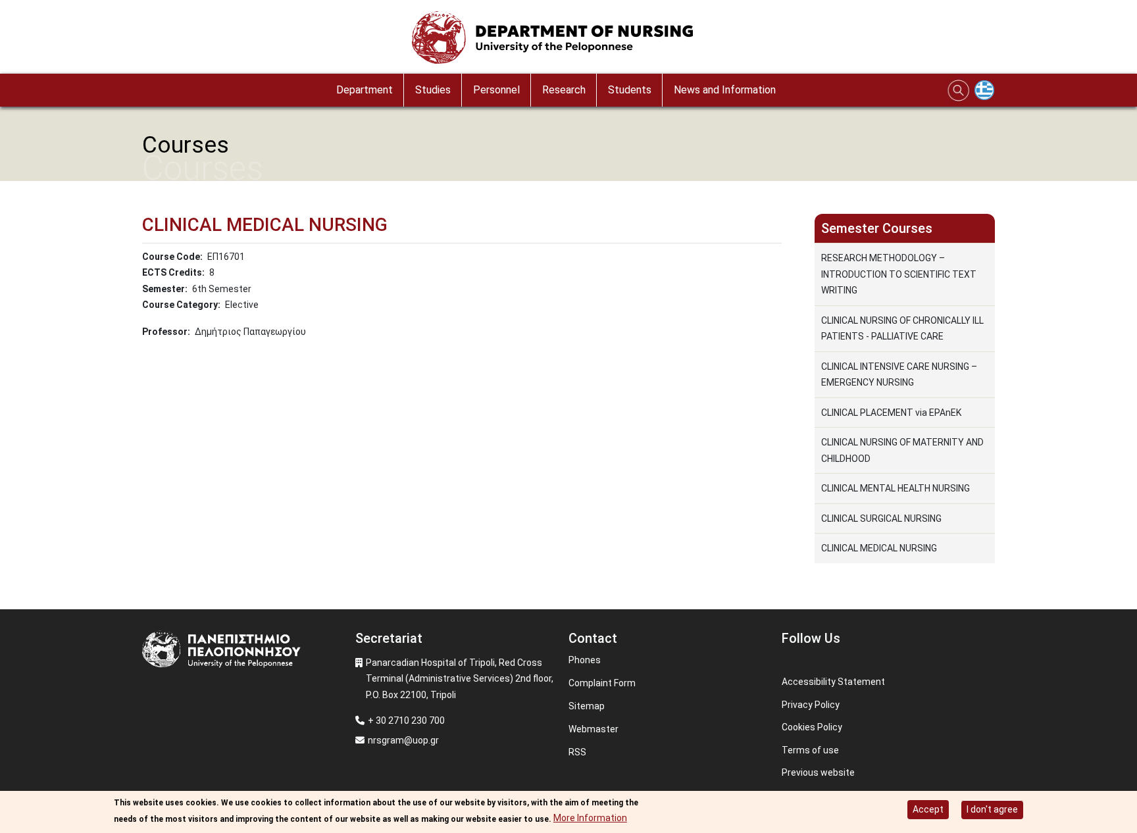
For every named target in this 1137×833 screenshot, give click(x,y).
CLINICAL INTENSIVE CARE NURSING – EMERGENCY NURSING (899, 374)
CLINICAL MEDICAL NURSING (879, 548)
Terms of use (810, 750)
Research (564, 90)
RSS (577, 752)
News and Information (725, 90)
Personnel (496, 90)
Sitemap (586, 706)
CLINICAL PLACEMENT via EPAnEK (891, 412)
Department (364, 90)
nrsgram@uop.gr (403, 740)
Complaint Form (602, 683)
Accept (928, 809)
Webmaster (593, 729)
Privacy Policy (811, 704)
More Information (590, 818)
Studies (433, 90)
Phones (584, 660)
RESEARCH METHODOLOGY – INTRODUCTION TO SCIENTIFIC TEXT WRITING (898, 274)
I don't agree (992, 809)
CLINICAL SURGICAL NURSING (881, 518)
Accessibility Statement (833, 681)
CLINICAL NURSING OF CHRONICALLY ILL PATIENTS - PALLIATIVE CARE (902, 328)
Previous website (818, 772)
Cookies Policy (812, 727)
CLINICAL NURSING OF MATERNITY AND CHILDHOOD (902, 450)
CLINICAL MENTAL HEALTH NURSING (895, 488)
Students (629, 90)
